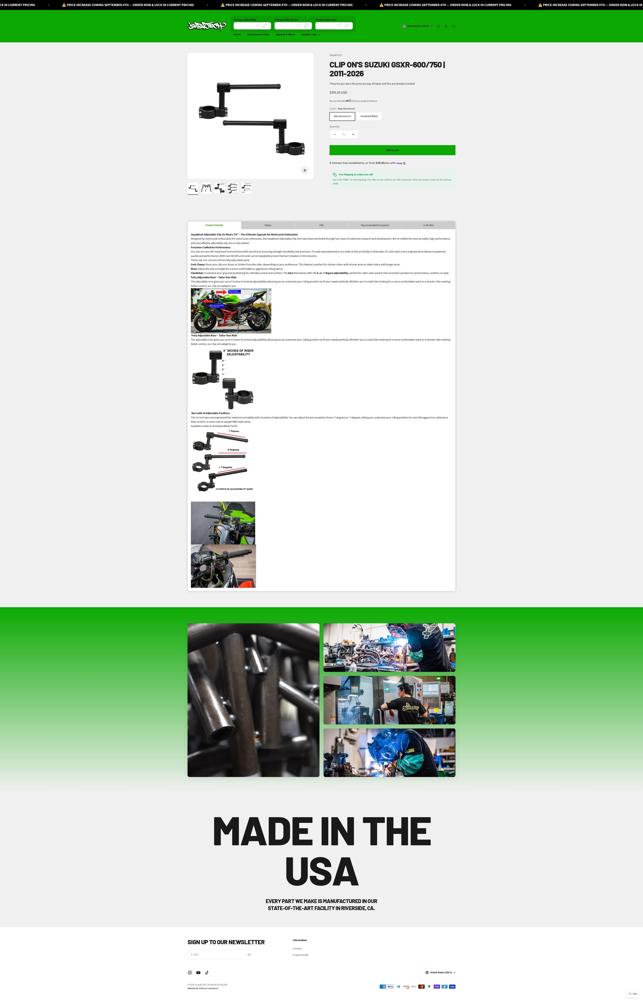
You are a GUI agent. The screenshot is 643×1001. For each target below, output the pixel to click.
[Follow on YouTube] (198, 972)
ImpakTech (336, 55)
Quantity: (335, 127)
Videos (267, 225)
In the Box (428, 225)
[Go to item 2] (206, 189)
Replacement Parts (258, 34)
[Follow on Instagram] (190, 972)
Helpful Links (309, 34)
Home (237, 34)
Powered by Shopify (217, 984)
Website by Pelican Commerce (203, 988)
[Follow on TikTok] (207, 972)
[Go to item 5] (246, 189)
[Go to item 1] (193, 189)
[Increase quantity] (353, 134)
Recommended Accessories (375, 225)
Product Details (214, 225)
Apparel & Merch (285, 34)
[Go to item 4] (233, 189)
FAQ (321, 225)
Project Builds (300, 955)
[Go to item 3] (219, 189)
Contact (297, 948)
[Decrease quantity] (334, 134)
